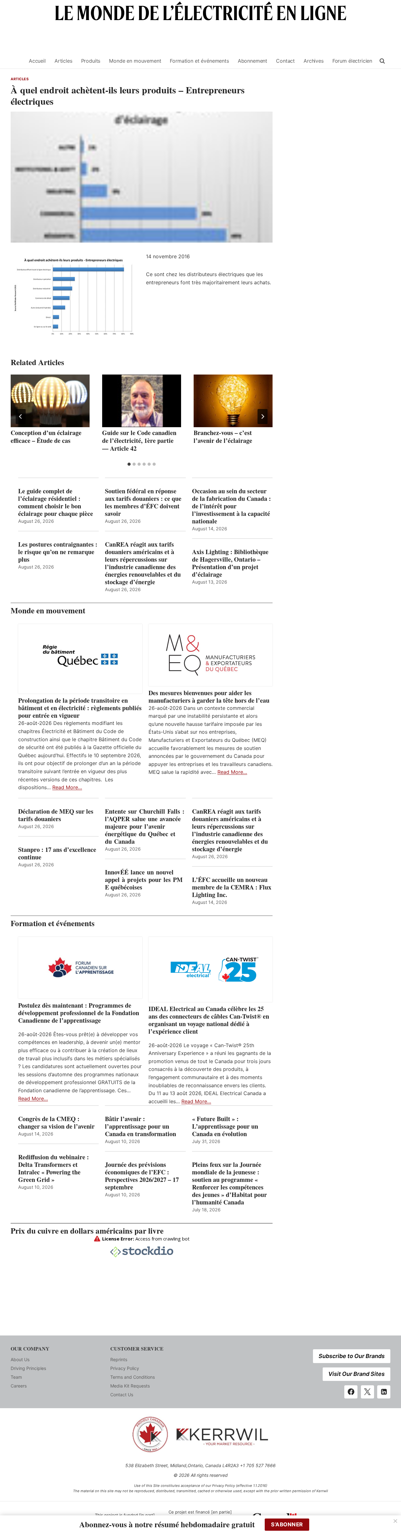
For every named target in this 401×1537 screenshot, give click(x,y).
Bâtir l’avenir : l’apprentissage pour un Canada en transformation (140, 1126)
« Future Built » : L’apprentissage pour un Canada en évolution (225, 1126)
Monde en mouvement (135, 61)
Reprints (118, 1359)
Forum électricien (352, 61)
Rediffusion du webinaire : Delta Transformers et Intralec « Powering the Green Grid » (53, 1168)
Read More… (67, 787)
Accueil (37, 61)
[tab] (129, 464)
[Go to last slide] (21, 416)
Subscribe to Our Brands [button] (352, 1356)
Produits (91, 61)
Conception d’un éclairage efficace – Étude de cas (46, 436)
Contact (285, 61)
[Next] (263, 416)
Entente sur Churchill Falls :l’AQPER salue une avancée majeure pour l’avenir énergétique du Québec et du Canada (145, 826)
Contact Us (121, 1394)
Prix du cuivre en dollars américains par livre (87, 1230)
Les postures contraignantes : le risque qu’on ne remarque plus (57, 552)
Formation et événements (199, 61)
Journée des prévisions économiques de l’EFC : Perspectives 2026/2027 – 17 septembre (142, 1176)
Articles (63, 61)
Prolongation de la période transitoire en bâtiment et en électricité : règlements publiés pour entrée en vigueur (80, 708)
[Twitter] (367, 1391)
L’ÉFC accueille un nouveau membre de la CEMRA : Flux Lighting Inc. (231, 887)
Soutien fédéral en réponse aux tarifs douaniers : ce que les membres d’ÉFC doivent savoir (143, 502)
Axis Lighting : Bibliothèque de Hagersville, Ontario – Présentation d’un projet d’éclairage (230, 563)
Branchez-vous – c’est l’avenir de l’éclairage (223, 436)
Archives (314, 61)
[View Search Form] (382, 61)
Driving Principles (28, 1368)
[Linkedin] (383, 1391)
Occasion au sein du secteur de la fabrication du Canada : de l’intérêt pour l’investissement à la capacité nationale (231, 506)
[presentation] (50, 401)
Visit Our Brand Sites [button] (356, 1374)
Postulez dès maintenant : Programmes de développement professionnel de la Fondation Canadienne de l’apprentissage (78, 1013)
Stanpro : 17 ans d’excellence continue (57, 853)
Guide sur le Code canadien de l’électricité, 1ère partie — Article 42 (139, 440)
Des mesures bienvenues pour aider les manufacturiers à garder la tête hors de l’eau (208, 696)
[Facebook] (350, 1391)
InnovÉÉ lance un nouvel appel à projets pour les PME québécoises (144, 879)
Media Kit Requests (130, 1385)
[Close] (395, 1521)
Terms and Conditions (132, 1377)
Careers (19, 1385)
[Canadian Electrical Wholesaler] (16, 60)
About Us (20, 1359)
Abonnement (252, 61)
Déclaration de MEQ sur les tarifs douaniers (55, 815)
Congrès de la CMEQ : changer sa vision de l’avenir (56, 1122)
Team (16, 1377)
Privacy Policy (124, 1368)
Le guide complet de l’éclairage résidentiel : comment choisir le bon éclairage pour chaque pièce (55, 502)
